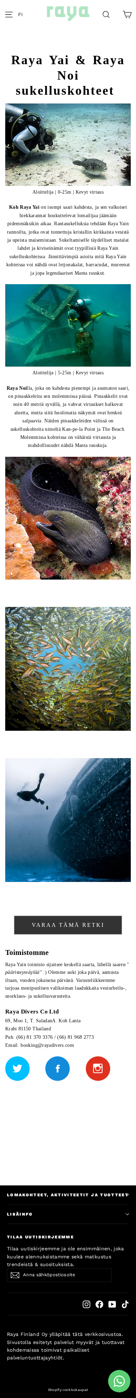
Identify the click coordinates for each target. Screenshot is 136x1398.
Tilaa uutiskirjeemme (40, 1237)
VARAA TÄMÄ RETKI (68, 925)
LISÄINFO (20, 1214)
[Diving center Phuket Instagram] (98, 1068)
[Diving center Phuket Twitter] (17, 1068)
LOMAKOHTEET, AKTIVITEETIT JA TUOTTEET (68, 1194)
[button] (22, 14)
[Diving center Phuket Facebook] (57, 1068)
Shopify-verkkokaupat (68, 1390)
